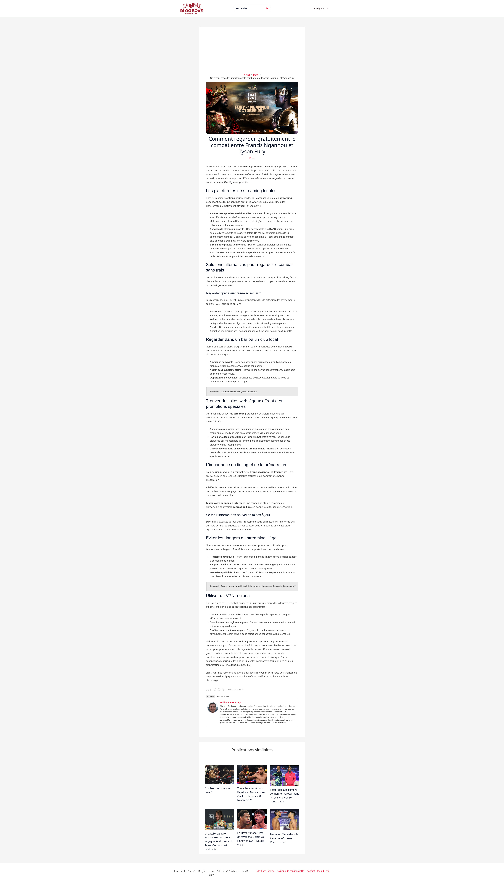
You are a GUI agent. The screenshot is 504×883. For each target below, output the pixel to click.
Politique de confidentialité (290, 871)
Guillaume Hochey (230, 702)
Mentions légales (265, 871)
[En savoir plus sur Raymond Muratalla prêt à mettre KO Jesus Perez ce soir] (284, 819)
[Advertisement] (252, 53)
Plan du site (323, 871)
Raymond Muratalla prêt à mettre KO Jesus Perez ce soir (284, 838)
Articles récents (223, 696)
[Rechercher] (268, 8)
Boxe (252, 158)
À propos (210, 696)
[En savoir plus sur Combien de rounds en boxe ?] (219, 774)
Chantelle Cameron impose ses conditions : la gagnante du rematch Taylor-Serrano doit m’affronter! (218, 841)
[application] (327, 8)
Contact (311, 871)
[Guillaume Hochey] (213, 707)
